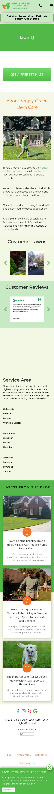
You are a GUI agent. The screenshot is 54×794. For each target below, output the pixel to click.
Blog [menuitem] (9, 754)
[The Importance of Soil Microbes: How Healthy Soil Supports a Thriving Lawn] (27, 671)
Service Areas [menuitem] (27, 763)
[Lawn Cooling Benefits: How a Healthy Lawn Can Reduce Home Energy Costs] (27, 530)
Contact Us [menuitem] (41, 754)
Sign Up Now (8, 789)
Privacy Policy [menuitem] (23, 754)
